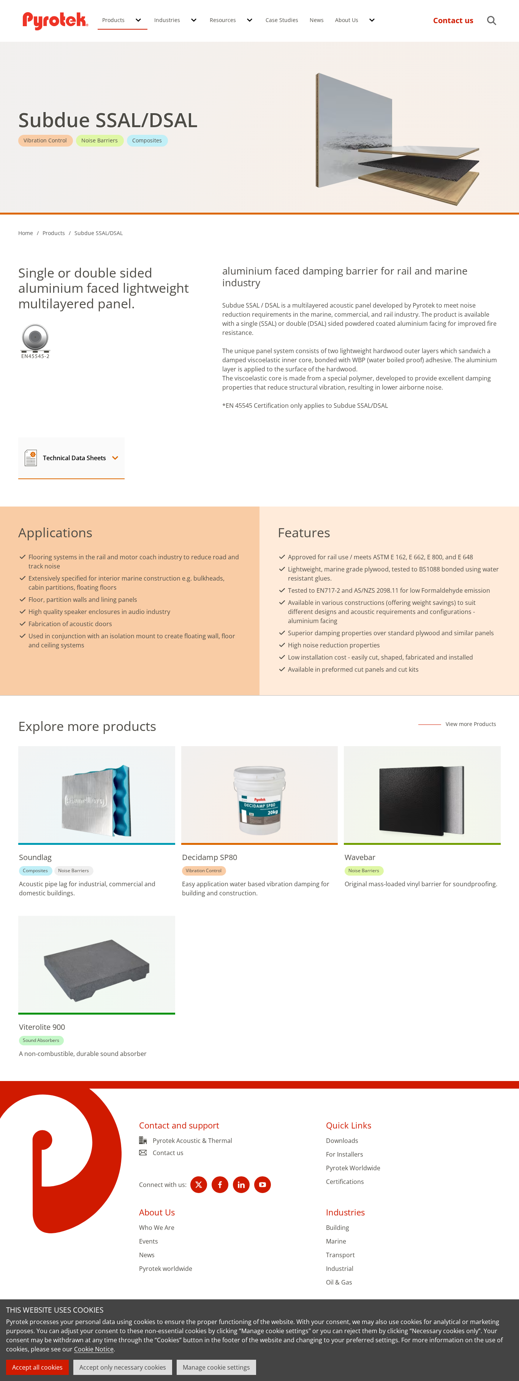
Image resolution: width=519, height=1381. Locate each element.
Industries (167, 20)
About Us (346, 20)
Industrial (339, 1268)
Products (113, 20)
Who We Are (156, 1227)
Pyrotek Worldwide (353, 1168)
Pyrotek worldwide (165, 1268)
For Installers (344, 1154)
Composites (147, 140)
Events (148, 1241)
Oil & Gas (339, 1282)
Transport (340, 1255)
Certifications (345, 1181)
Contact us (168, 1153)
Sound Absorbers (41, 1040)
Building (337, 1227)
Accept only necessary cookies (122, 1367)
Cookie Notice (94, 1349)
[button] (138, 20)
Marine (336, 1241)
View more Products (471, 724)
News (317, 20)
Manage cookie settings (216, 1367)
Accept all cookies (37, 1367)
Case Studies (282, 20)
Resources (223, 20)
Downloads (342, 1140)
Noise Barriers (99, 140)
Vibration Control (45, 140)
